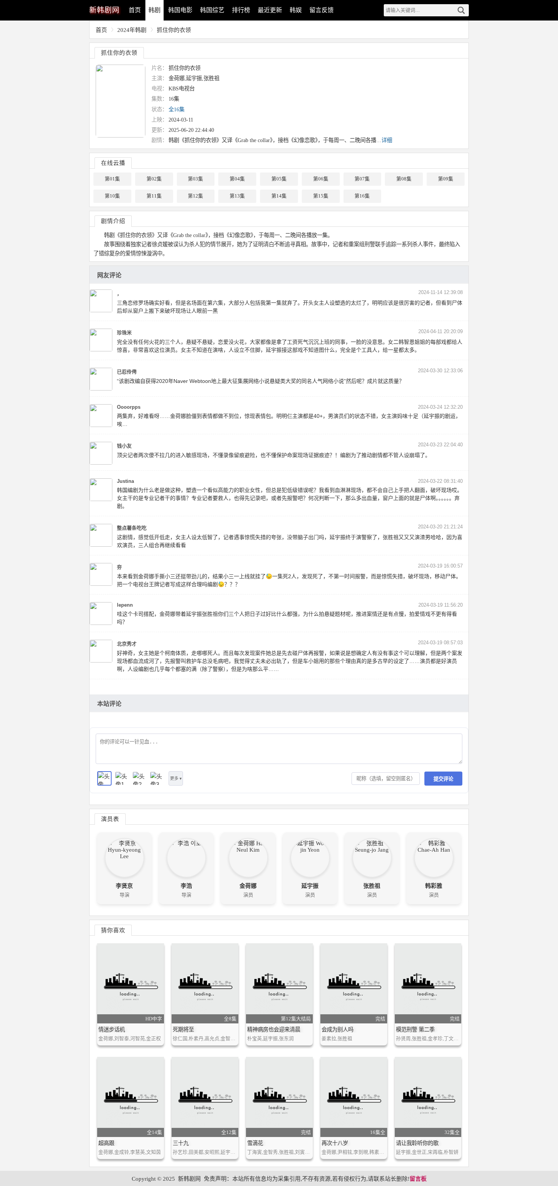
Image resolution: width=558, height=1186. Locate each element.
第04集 (237, 179)
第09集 (445, 179)
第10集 (112, 196)
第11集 (154, 196)
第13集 (237, 196)
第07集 (362, 179)
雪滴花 (255, 1143)
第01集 (112, 179)
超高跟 (106, 1143)
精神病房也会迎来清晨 (273, 1029)
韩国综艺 (212, 10)
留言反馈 (321, 10)
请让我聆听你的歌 (417, 1143)
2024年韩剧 (132, 30)
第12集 (195, 196)
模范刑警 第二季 (415, 1029)
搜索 (461, 10)
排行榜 (241, 10)
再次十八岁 (335, 1143)
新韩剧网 (189, 1179)
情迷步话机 (111, 1029)
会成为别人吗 (337, 1029)
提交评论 (443, 779)
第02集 (154, 179)
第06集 (320, 179)
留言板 (418, 1179)
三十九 (181, 1143)
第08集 (403, 179)
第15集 (320, 196)
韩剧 (154, 10)
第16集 (362, 196)
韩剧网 (104, 10)
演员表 (110, 819)
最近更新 (270, 10)
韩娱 (296, 10)
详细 (386, 140)
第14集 (279, 196)
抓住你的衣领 (174, 30)
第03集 (195, 179)
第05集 (279, 179)
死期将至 (183, 1029)
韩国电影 (180, 10)
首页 (135, 10)
